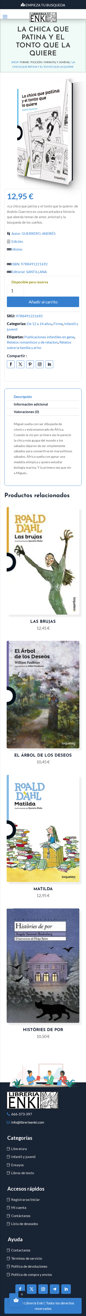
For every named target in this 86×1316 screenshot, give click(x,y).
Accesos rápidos (25, 1189)
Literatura (19, 1149)
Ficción (36, 62)
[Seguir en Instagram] (40, 364)
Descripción (23, 397)
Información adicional (31, 404)
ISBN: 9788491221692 (29, 264)
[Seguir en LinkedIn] (49, 364)
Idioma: (17, 249)
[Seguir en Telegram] (54, 1289)
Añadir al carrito (43, 301)
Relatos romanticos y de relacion (32, 342)
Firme (24, 62)
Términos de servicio (26, 1258)
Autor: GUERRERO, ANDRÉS (33, 233)
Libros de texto (22, 1173)
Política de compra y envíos (31, 1274)
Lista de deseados (24, 1224)
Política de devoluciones (29, 1266)
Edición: (17, 241)
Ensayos (17, 1165)
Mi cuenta (18, 1207)
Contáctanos (21, 1216)
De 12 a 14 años (39, 323)
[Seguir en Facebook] (11, 364)
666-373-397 (21, 1114)
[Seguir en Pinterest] (30, 364)
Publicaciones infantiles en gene (49, 337)
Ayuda (15, 1239)
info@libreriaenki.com (27, 1122)
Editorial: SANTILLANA (29, 272)
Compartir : (17, 355)
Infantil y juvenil (57, 62)
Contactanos (21, 1250)
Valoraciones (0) (26, 412)
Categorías (19, 1138)
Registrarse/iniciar (25, 1199)
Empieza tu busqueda (45, 5)
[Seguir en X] (20, 364)
